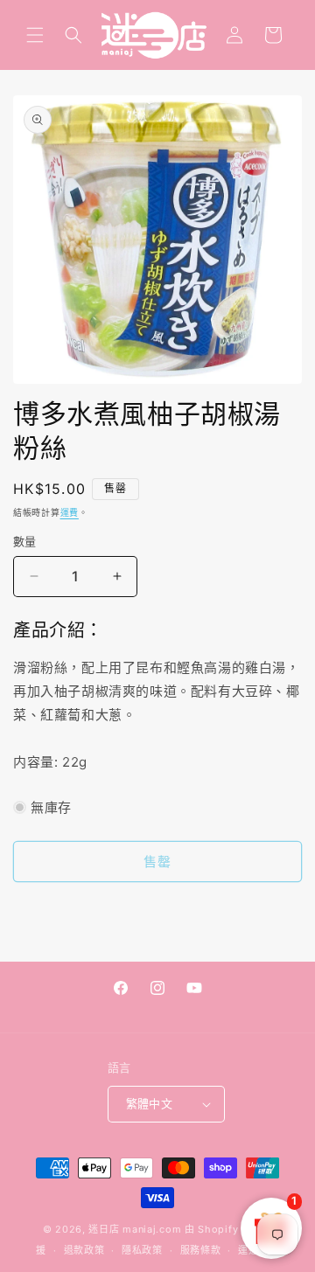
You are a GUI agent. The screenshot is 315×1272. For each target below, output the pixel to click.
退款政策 (84, 1250)
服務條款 (200, 1250)
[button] (35, 35)
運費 (69, 512)
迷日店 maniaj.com (134, 1229)
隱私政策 (142, 1250)
